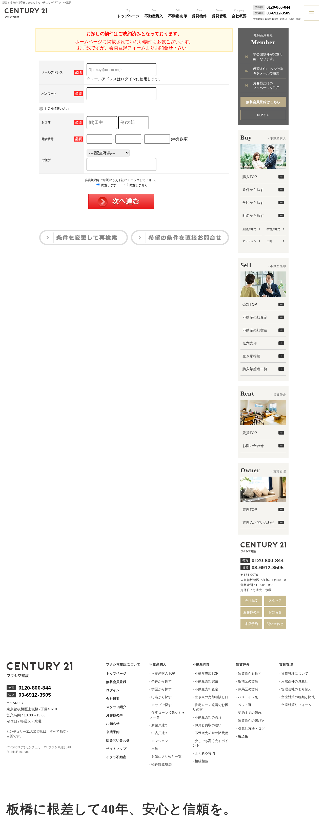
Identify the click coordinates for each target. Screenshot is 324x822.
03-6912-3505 (278, 13)
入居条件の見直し (294, 681)
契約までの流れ (249, 713)
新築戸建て (249, 229)
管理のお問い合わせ (258, 522)
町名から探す (253, 215)
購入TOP (249, 177)
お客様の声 (251, 612)
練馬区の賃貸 (248, 689)
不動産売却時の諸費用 (211, 733)
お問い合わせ (253, 446)
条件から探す (253, 190)
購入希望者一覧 (254, 369)
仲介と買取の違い (208, 725)
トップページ (116, 673)
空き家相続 (251, 356)
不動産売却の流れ (208, 717)
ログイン (263, 115)
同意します (108, 185)
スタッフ (275, 600)
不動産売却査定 (254, 317)
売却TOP (249, 304)
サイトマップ (116, 749)
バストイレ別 (248, 697)
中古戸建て (273, 229)
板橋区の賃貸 (248, 681)
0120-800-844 (278, 7)
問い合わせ (275, 624)
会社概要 (251, 600)
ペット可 (244, 705)
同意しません (138, 185)
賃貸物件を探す (249, 673)
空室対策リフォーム (296, 705)
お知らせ (275, 612)
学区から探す (253, 203)
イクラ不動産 (116, 757)
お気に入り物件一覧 (166, 756)
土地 (269, 241)
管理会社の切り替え (296, 689)
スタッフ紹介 (116, 707)
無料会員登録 (116, 682)
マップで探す (161, 705)
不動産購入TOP (163, 673)
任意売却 (249, 343)
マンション (249, 241)
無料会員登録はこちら (263, 102)
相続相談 (201, 761)
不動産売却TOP (206, 673)
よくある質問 (205, 753)
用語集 (243, 736)
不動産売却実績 (254, 330)
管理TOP (249, 509)
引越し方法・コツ (251, 728)
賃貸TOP (249, 433)
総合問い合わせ (118, 740)
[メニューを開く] (311, 13)
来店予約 (251, 624)
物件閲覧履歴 (161, 764)
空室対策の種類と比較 (298, 697)
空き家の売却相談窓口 (211, 697)
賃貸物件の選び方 (251, 720)
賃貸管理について (294, 673)
